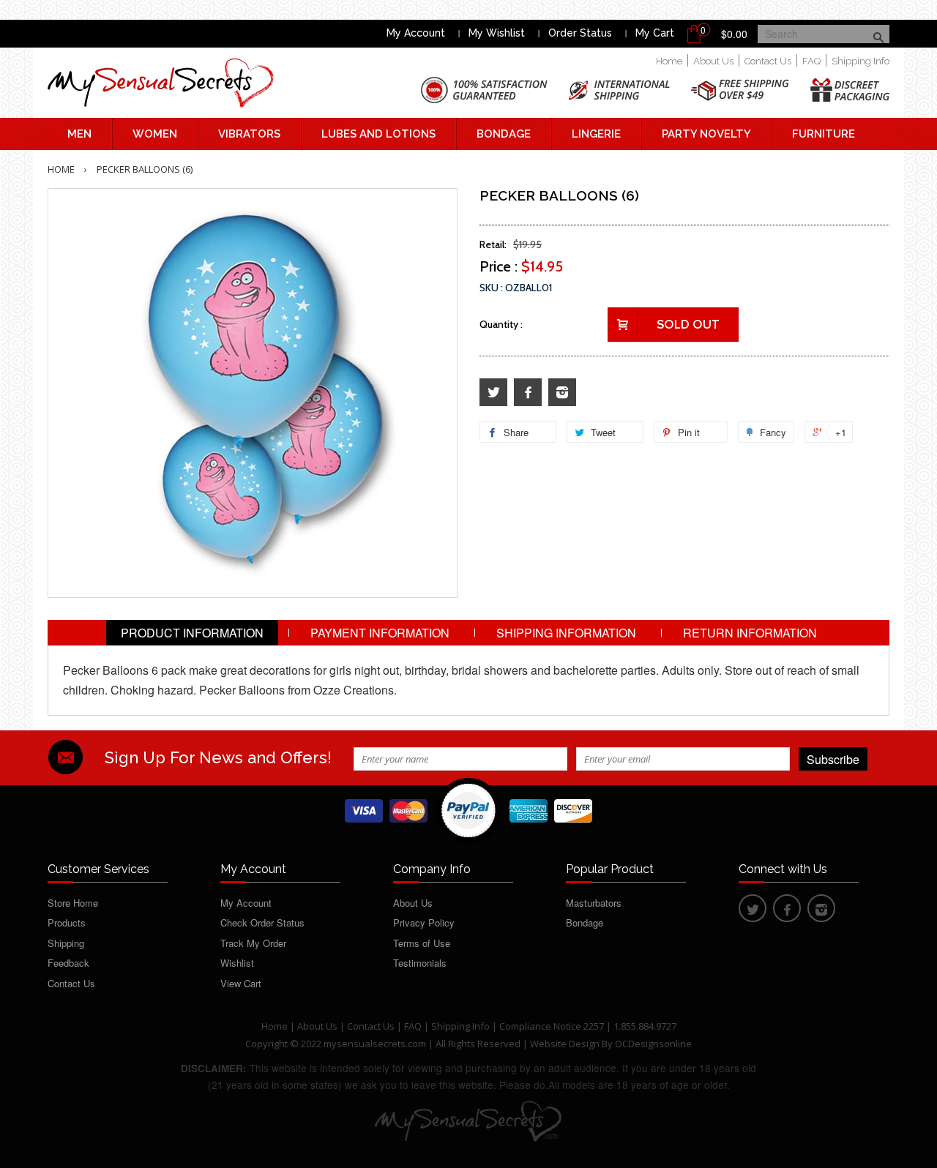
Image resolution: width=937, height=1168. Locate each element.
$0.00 (734, 33)
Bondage (504, 134)
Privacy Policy (424, 922)
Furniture (823, 134)
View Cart (240, 983)
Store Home (73, 903)
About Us (713, 61)
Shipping (66, 943)
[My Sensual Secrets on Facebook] (528, 392)
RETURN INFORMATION (750, 632)
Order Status (580, 33)
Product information (192, 632)
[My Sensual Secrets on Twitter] (493, 392)
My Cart (654, 33)
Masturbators (593, 903)
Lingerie (596, 134)
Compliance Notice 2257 (552, 1026)
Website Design (565, 1043)
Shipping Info (860, 61)
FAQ (811, 61)
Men (79, 134)
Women (154, 134)
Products (67, 922)
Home (669, 61)
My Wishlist (496, 33)
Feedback (68, 963)
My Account (416, 33)
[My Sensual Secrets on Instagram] (562, 392)
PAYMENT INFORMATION (379, 632)
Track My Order (253, 943)
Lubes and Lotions (378, 134)
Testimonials (420, 963)
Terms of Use (421, 943)
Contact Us (767, 61)
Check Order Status (262, 922)
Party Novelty (706, 134)
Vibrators (249, 134)
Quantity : (501, 324)
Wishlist (237, 963)
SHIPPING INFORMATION (566, 632)
